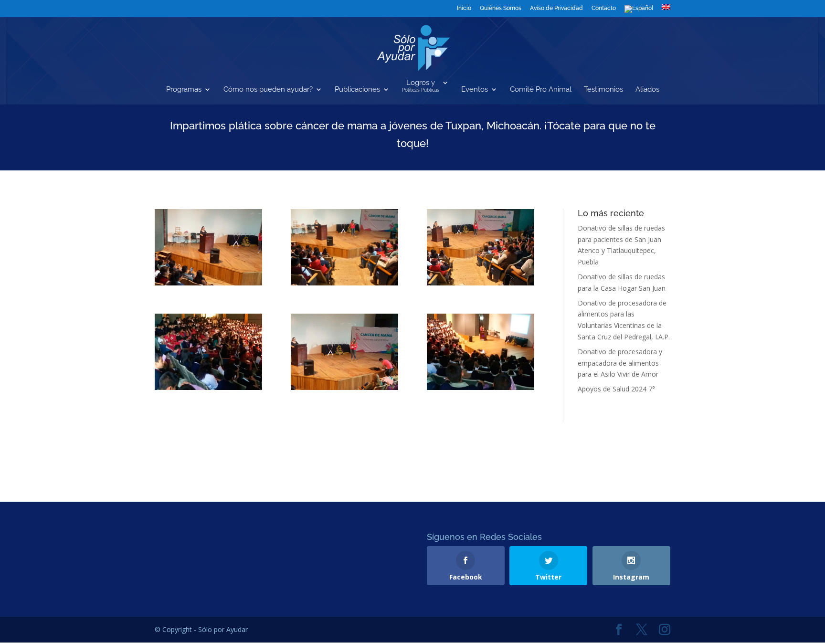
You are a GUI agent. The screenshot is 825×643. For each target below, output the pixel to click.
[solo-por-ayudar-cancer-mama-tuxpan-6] (480, 352)
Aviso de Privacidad (556, 8)
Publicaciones (357, 90)
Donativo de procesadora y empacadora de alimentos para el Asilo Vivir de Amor (620, 363)
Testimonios (603, 90)
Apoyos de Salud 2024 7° (616, 388)
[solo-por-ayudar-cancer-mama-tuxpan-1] (208, 247)
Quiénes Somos (500, 8)
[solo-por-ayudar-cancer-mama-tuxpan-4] (208, 352)
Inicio (464, 8)
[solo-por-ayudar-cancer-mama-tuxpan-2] (344, 247)
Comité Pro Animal (540, 90)
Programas (183, 90)
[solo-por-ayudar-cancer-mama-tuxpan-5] (344, 352)
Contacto (604, 8)
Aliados (647, 90)
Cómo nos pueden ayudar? (268, 90)
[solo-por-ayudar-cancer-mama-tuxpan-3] (480, 247)
